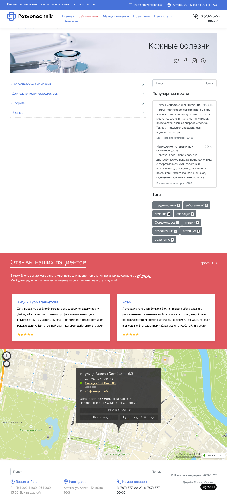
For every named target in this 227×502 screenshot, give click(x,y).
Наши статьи (163, 16)
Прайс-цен (141, 16)
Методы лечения (116, 16)
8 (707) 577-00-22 (129, 488)
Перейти (204, 263)
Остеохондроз (166, 222)
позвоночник (165, 231)
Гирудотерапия (167, 205)
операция (184, 214)
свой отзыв (143, 275)
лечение (162, 214)
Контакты (71, 21)
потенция (191, 231)
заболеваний (196, 205)
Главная (68, 16)
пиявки (191, 222)
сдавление (164, 239)
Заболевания (88, 16)
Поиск (209, 83)
